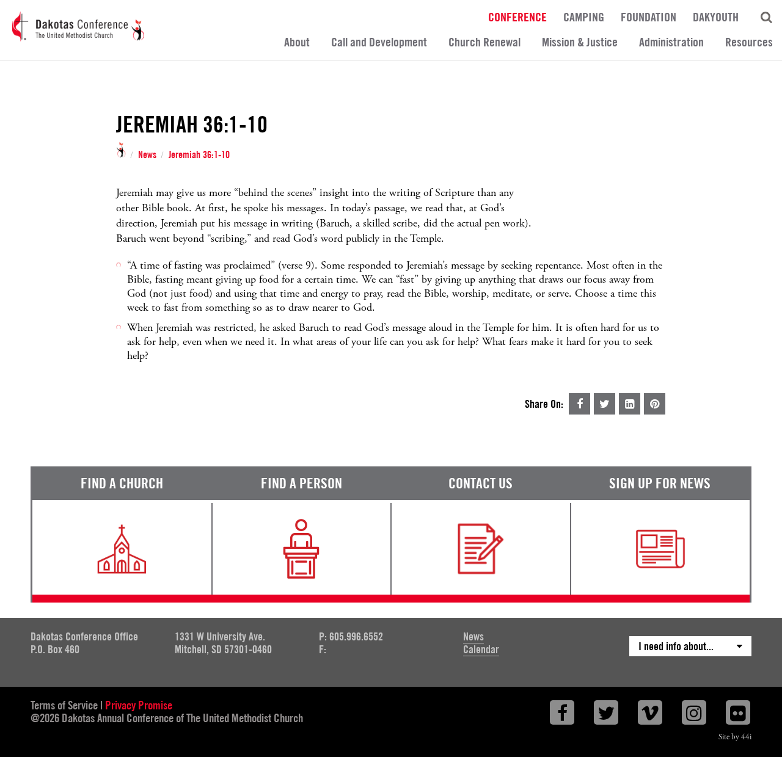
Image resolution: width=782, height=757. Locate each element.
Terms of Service (64, 705)
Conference (517, 16)
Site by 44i (734, 737)
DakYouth (716, 16)
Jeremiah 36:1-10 (199, 155)
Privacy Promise (138, 705)
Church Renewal (484, 42)
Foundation (648, 16)
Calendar (481, 649)
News (147, 155)
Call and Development (379, 42)
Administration (671, 42)
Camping (583, 16)
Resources (749, 42)
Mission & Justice (580, 42)
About (297, 42)
